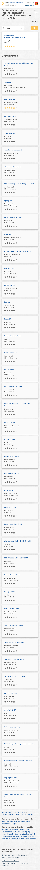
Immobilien (27, 821)
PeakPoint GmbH (10, 507)
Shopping (14, 823)
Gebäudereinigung (23, 832)
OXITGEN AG (9, 490)
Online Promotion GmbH (13, 473)
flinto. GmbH (8, 234)
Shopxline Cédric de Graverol (14, 676)
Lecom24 (7, 319)
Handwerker (18, 821)
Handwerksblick (9, 268)
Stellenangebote (13, 857)
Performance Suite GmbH (13, 524)
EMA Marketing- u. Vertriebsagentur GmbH (19, 184)
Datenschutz (22, 855)
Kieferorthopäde (20, 834)
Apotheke (5, 829)
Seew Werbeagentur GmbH (14, 642)
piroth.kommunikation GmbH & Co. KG (17, 541)
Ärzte (3, 821)
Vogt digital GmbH (10, 778)
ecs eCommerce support (13, 150)
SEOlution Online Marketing (14, 659)
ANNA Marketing (10, 116)
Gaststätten (6, 832)
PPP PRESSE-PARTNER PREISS (16, 558)
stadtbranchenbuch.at (9, 863)
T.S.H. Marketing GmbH (12, 727)
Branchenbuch (7, 812)
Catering (22, 829)
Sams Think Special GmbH (13, 625)
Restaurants (6, 823)
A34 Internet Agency (11, 99)
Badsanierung (14, 829)
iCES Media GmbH (11, 285)
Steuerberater (24, 839)
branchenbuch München (14, 2)
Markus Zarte (9, 370)
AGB (3, 857)
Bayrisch (13, 832)
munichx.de (24, 863)
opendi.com (6, 865)
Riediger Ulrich (9, 592)
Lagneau (7, 302)
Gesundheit (10, 821)
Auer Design (14, 36)
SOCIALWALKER (10, 710)
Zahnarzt (32, 839)
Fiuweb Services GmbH (12, 217)
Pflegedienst (11, 836)
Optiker (4, 836)
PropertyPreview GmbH (12, 575)
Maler (34, 834)
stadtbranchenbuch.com (10, 861)
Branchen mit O (20, 812)
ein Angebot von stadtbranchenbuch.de (11, 4)
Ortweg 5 (9, 42)
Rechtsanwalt (21, 836)
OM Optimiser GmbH (11, 456)
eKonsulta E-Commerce (12, 167)
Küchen (29, 834)
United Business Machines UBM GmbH (18, 761)
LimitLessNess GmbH (12, 353)
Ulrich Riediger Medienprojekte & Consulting (19, 744)
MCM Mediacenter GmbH (13, 386)
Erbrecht (5, 839)
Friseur (27, 829)
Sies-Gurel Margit (10, 693)
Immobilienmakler (8, 834)
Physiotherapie (13, 839)
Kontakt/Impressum (8, 855)
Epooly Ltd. (8, 201)
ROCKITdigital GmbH (11, 608)
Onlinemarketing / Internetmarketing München (18, 814)
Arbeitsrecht (30, 836)
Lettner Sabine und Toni (12, 336)
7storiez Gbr (8, 82)
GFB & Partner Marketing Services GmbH (19, 251)
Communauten (9, 133)
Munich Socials (9, 423)
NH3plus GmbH (9, 439)
